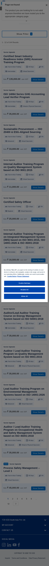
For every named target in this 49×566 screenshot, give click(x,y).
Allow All (24, 296)
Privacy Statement (23, 276)
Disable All (24, 289)
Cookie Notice (12, 276)
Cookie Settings (24, 283)
